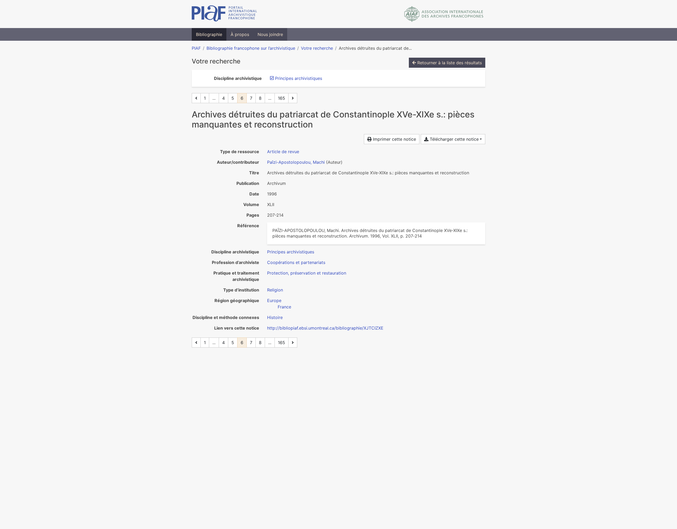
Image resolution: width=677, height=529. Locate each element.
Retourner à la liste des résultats (449, 62)
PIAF (196, 48)
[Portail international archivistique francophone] (224, 14)
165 (281, 98)
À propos (240, 34)
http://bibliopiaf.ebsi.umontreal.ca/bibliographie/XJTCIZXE (325, 328)
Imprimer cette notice (394, 139)
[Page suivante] (292, 98)
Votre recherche (317, 48)
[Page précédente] (196, 98)
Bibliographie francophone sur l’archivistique (251, 48)
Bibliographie (209, 34)
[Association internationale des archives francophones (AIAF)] (443, 14)
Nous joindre (270, 34)
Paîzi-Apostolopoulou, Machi (296, 162)
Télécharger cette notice (453, 139)
